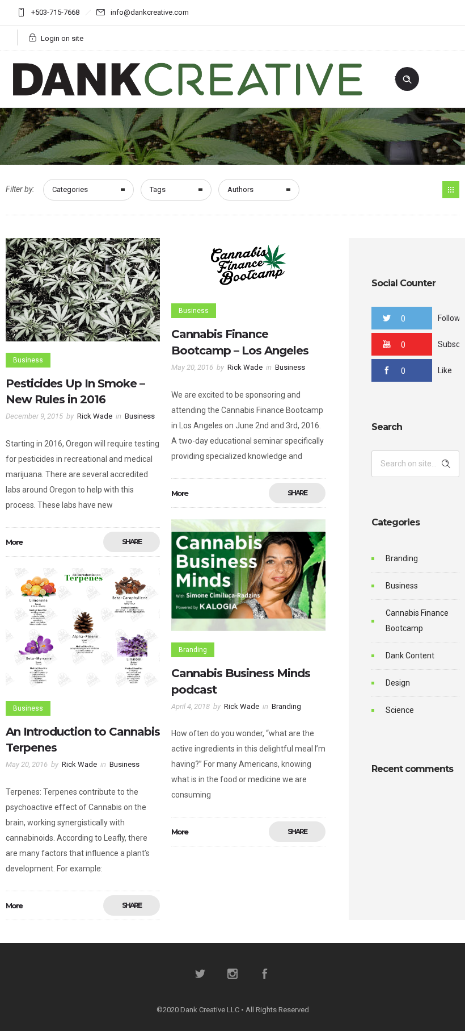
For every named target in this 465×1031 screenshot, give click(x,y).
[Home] (187, 93)
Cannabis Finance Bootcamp (417, 620)
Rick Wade (94, 416)
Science (400, 710)
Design (398, 682)
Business (402, 585)
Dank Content (410, 655)
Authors (240, 189)
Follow (449, 318)
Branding (402, 558)
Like (445, 370)
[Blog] (450, 189)
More (14, 541)
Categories (70, 189)
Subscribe (451, 344)
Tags (158, 189)
